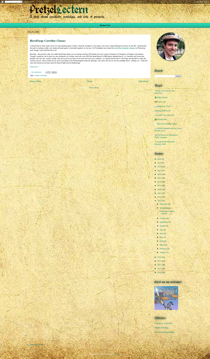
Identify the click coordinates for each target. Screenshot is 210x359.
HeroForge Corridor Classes (48, 40)
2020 (159, 182)
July (161, 230)
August (163, 226)
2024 (159, 167)
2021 (159, 178)
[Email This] (46, 72)
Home (89, 81)
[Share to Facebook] (53, 72)
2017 (159, 193)
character (125, 48)
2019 (159, 186)
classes (132, 48)
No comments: (36, 72)
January (163, 252)
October (163, 218)
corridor (36, 75)
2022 (159, 174)
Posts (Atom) (94, 88)
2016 (159, 197)
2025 (159, 163)
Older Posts (143, 81)
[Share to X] (51, 72)
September (164, 222)
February (163, 249)
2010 (159, 272)
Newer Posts (35, 81)
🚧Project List (160, 102)
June (162, 233)
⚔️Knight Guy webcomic (164, 115)
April (162, 241)
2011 (159, 269)
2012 (159, 265)
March (162, 245)
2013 (159, 261)
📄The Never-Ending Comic (165, 124)
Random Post (105, 25)
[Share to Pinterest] (56, 72)
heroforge (43, 75)
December (164, 204)
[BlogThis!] (49, 72)
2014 (159, 257)
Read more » (34, 67)
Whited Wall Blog (161, 328)
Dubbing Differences (162, 111)
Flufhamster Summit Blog (164, 332)
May (162, 237)
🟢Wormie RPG (160, 119)
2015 (159, 201)
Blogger (117, 354)
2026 (159, 159)
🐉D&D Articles (161, 97)
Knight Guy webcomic (163, 323)
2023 (159, 170)
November (164, 208)
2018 (159, 189)
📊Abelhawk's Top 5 (162, 106)
